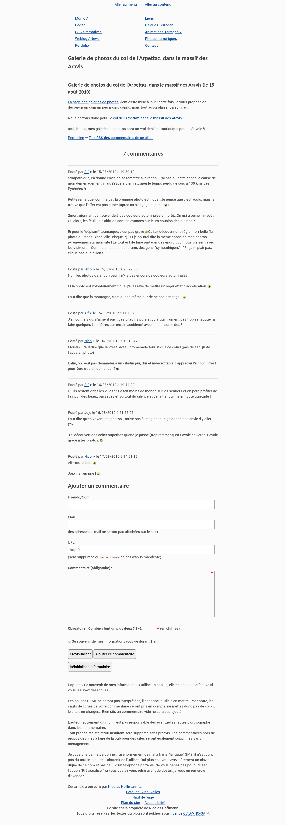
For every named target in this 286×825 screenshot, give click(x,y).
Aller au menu (126, 4)
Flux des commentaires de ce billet (121, 138)
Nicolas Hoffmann (122, 787)
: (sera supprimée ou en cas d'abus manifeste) (114, 549)
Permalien (76, 138)
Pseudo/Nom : (80, 497)
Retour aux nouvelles (143, 792)
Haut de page (143, 797)
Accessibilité (154, 803)
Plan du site (130, 803)
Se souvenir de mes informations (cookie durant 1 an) (115, 641)
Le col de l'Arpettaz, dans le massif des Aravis (145, 118)
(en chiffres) (124, 628)
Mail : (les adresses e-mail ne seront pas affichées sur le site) (113, 524)
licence (188, 813)
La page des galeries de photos (93, 102)
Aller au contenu (158, 4)
